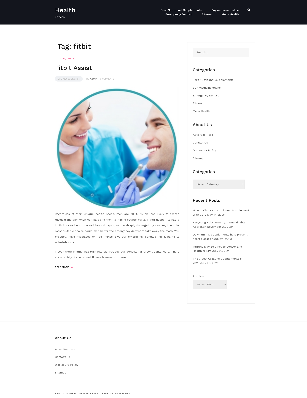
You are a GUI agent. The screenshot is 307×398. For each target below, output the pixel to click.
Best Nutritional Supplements (180, 10)
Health (65, 10)
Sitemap (198, 158)
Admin (93, 78)
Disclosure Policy (204, 150)
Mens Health (230, 14)
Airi (112, 393)
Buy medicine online (225, 10)
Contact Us (200, 142)
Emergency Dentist (178, 14)
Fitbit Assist (73, 68)
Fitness (207, 14)
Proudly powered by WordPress (76, 393)
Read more (64, 267)
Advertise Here (203, 134)
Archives (198, 276)
